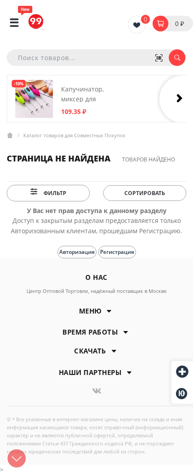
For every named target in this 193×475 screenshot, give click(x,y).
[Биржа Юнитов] (182, 393)
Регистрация (117, 252)
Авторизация (77, 252)
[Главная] (10, 135)
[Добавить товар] (182, 372)
